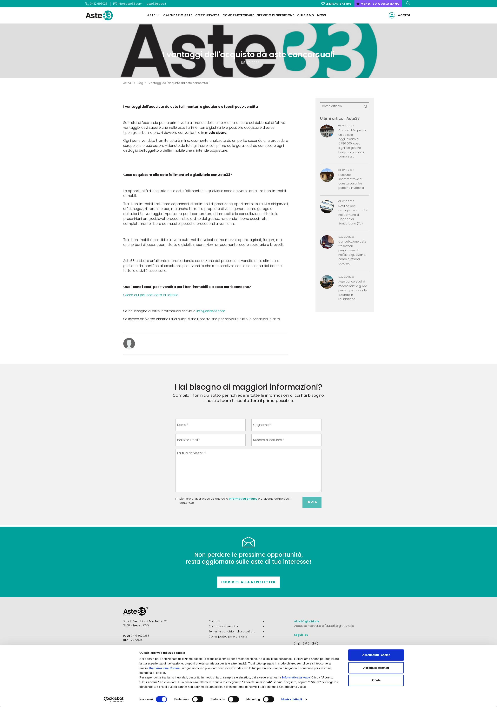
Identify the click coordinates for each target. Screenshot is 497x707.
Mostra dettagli (291, 699)
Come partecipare (238, 15)
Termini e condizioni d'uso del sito (232, 631)
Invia (312, 502)
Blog (140, 83)
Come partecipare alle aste (228, 636)
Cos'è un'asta (207, 15)
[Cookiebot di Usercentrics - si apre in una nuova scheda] (114, 699)
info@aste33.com (210, 311)
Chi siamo (305, 15)
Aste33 (127, 83)
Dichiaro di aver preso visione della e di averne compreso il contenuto (235, 501)
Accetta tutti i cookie (376, 655)
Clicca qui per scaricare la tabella (150, 295)
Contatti (214, 621)
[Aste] (157, 15)
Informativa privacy (243, 499)
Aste (151, 15)
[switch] (197, 699)
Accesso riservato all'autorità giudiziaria (324, 626)
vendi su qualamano (378, 3)
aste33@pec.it (156, 4)
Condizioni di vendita (223, 626)
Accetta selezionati (376, 667)
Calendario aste (177, 15)
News (321, 15)
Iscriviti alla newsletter (248, 582)
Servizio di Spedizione (275, 15)
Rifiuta (376, 680)
